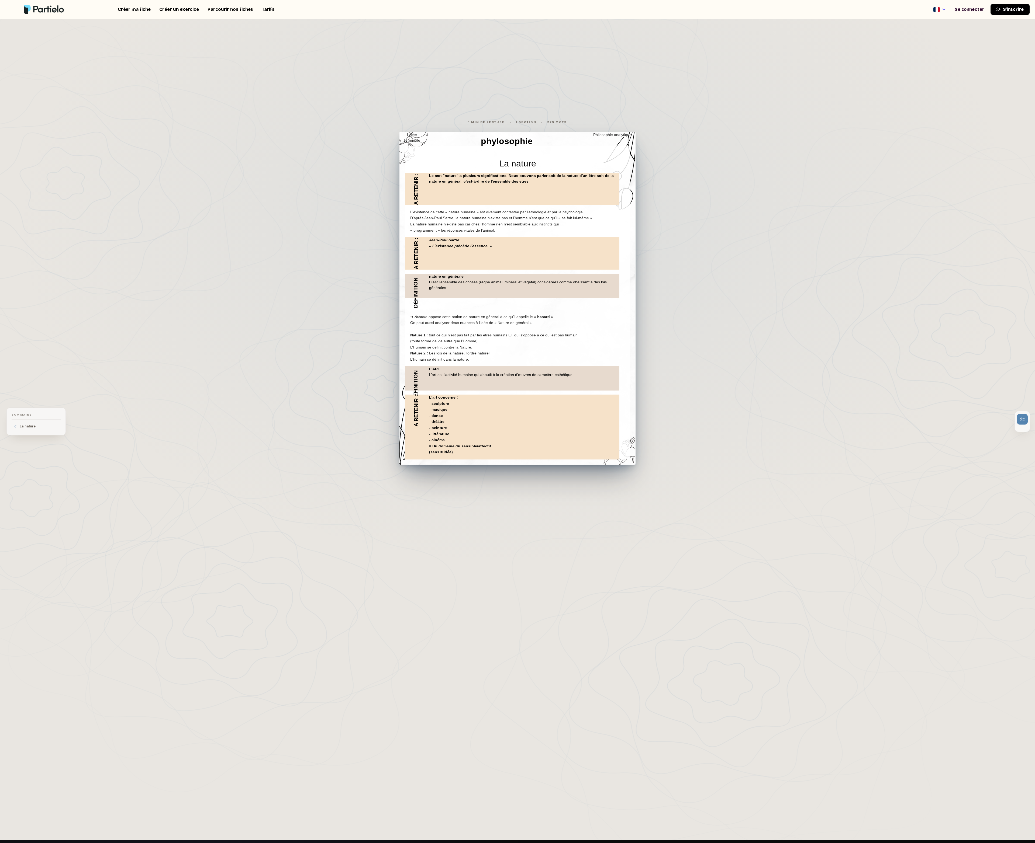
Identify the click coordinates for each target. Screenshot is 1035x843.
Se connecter (969, 9)
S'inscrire (1013, 9)
